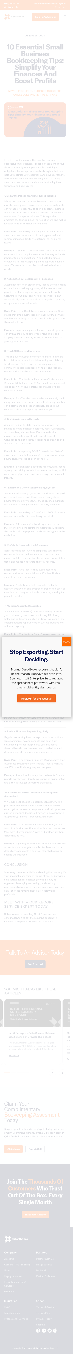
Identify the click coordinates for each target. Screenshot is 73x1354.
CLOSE (66, 641)
